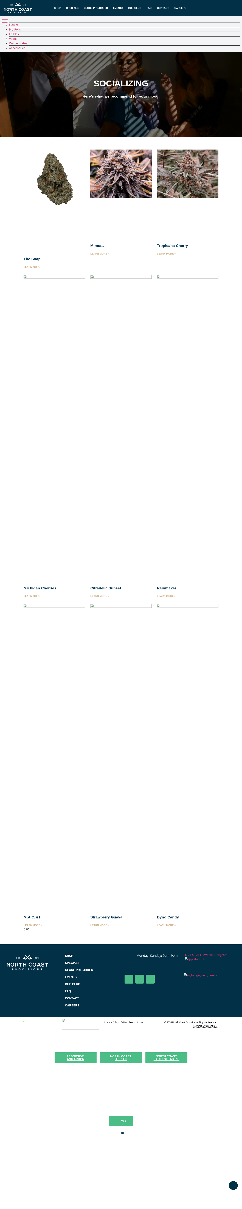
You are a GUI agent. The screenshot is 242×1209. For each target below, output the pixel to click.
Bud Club (134, 8)
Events (118, 8)
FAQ (149, 8)
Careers (180, 8)
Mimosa (97, 246)
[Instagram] (150, 979)
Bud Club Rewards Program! (207, 955)
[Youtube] (139, 979)
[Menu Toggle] (5, 21)
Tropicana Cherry (172, 246)
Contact (163, 8)
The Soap (32, 259)
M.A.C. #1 (32, 917)
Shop (57, 8)
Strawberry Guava (106, 917)
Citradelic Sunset (105, 588)
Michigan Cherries (40, 588)
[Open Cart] (233, 1185)
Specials (72, 8)
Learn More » (33, 267)
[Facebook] (129, 979)
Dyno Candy (168, 917)
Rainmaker (166, 588)
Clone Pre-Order (96, 8)
